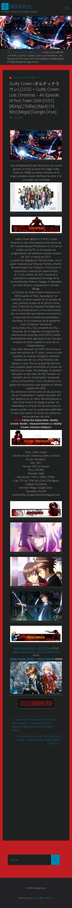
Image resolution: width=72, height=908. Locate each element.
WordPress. (48, 898)
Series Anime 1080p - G (26, 52)
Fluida (35, 898)
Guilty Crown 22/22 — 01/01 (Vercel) (32, 658)
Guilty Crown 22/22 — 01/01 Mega (32, 648)
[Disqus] (36, 791)
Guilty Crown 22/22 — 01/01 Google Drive (36, 651)
